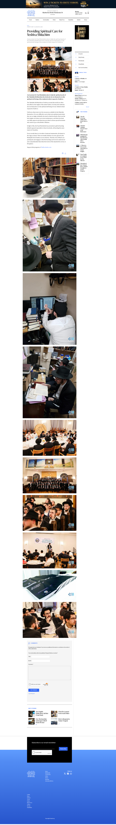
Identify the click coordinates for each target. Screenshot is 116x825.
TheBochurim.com (46, 147)
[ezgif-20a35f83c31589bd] (58, 4)
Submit (78, 20)
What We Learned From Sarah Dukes (63, 712)
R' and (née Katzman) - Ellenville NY (81, 88)
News (28, 25)
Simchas (47, 779)
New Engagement (78, 93)
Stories (28, 806)
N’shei (54, 20)
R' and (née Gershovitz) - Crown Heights (81, 80)
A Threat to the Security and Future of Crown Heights (83, 148)
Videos (28, 804)
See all (87, 107)
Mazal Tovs (61, 20)
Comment (30, 664)
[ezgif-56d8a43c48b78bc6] (82, 32)
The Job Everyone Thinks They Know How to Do (83, 120)
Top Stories (47, 774)
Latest (28, 794)
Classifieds (70, 20)
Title (29, 656)
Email (29, 660)
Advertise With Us (49, 781)
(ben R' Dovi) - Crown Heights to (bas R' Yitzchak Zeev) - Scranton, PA (81, 98)
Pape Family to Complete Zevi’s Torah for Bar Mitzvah (83, 157)
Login (29, 693)
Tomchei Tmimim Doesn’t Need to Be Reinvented (83, 129)
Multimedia (47, 773)
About (85, 20)
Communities (46, 20)
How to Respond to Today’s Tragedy (64, 720)
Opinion (37, 20)
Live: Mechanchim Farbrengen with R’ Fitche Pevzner (41, 721)
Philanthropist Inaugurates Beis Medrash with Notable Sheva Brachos (84, 138)
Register (33, 693)
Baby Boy (77, 76)
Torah (30, 20)
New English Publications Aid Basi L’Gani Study (42, 713)
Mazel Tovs (29, 802)
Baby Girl (77, 85)
